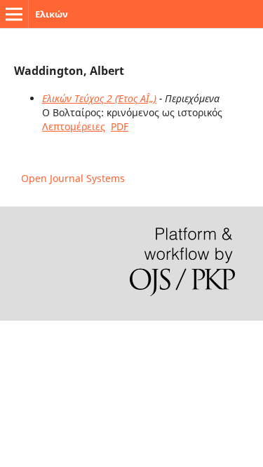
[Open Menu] (14, 14)
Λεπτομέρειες (73, 126)
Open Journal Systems (73, 178)
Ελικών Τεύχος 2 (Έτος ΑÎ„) (99, 98)
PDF (119, 126)
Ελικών (51, 14)
